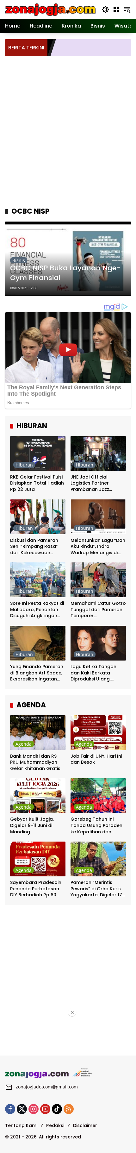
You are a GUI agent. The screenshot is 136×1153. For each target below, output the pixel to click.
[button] (105, 9)
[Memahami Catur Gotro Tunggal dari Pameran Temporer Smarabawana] (98, 579)
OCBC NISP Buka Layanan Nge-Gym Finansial (65, 273)
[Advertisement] (68, 131)
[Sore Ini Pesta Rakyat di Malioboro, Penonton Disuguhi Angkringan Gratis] (37, 579)
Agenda (23, 744)
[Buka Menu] (116, 9)
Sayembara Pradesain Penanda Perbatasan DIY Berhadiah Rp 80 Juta (35, 889)
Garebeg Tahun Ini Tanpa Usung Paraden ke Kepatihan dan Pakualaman (96, 825)
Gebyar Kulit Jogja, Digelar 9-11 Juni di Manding (32, 825)
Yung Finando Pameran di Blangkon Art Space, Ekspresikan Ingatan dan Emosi (36, 673)
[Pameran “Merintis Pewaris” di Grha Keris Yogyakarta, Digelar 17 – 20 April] (98, 859)
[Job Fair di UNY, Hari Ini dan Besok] (98, 732)
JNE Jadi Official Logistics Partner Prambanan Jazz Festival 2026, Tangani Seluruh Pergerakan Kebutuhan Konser (96, 483)
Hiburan (24, 465)
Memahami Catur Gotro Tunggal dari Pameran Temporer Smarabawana (98, 609)
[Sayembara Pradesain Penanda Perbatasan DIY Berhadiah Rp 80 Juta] (37, 859)
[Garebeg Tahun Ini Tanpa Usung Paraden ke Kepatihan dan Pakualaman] (98, 795)
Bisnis (18, 260)
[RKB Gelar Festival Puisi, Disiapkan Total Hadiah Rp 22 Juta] (37, 453)
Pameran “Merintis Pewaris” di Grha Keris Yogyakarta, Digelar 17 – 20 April (96, 889)
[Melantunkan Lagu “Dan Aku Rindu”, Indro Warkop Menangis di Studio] (98, 516)
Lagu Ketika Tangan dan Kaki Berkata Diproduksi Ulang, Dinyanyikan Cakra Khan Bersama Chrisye (97, 673)
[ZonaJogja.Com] (50, 9)
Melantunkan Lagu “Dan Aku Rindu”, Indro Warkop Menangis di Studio (98, 546)
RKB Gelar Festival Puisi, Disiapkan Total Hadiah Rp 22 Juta (37, 483)
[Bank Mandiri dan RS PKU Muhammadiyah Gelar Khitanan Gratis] (37, 732)
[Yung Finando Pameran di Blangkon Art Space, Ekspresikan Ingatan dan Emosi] (37, 643)
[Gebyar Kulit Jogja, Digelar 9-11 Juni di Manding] (37, 795)
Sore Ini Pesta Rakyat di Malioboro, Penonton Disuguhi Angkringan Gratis (37, 609)
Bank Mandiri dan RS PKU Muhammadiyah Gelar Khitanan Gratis (35, 762)
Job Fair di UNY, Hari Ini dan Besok (96, 759)
